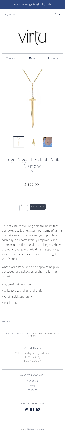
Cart (33, 58)
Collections (18, 333)
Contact (33, 390)
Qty (23, 205)
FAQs (32, 385)
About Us (32, 381)
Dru (32, 171)
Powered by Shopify (37, 429)
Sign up (14, 14)
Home (8, 333)
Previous (6, 321)
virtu (28, 429)
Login (7, 14)
